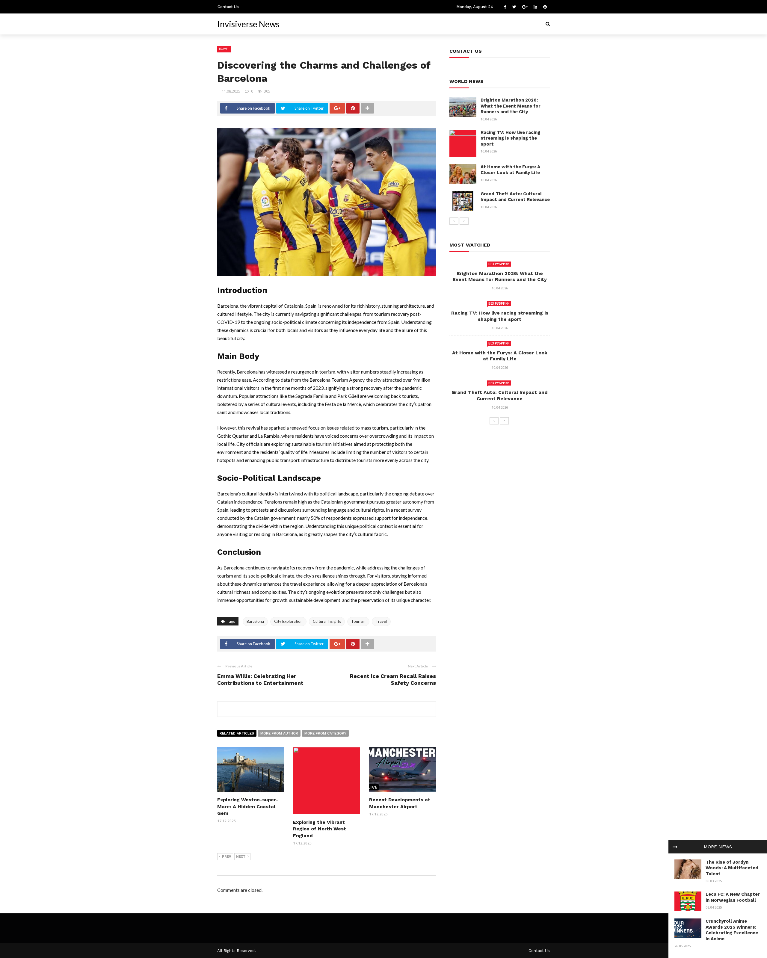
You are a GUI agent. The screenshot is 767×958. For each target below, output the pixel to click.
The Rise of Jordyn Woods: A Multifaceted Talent (732, 868)
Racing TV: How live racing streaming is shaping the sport (510, 138)
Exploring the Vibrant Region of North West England (319, 828)
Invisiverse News (248, 24)
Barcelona (255, 621)
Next (241, 857)
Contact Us (228, 6)
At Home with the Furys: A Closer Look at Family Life (510, 170)
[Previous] (453, 221)
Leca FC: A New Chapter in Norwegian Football (733, 897)
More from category (325, 733)
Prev (226, 857)
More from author (279, 733)
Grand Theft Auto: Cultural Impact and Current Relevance (515, 197)
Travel (224, 49)
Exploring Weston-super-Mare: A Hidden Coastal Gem (247, 806)
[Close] (675, 846)
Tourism (358, 621)
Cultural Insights (327, 621)
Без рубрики (499, 264)
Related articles (237, 733)
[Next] (464, 221)
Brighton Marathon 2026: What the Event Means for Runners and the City (510, 105)
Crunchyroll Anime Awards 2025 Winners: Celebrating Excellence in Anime (732, 930)
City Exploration (288, 621)
